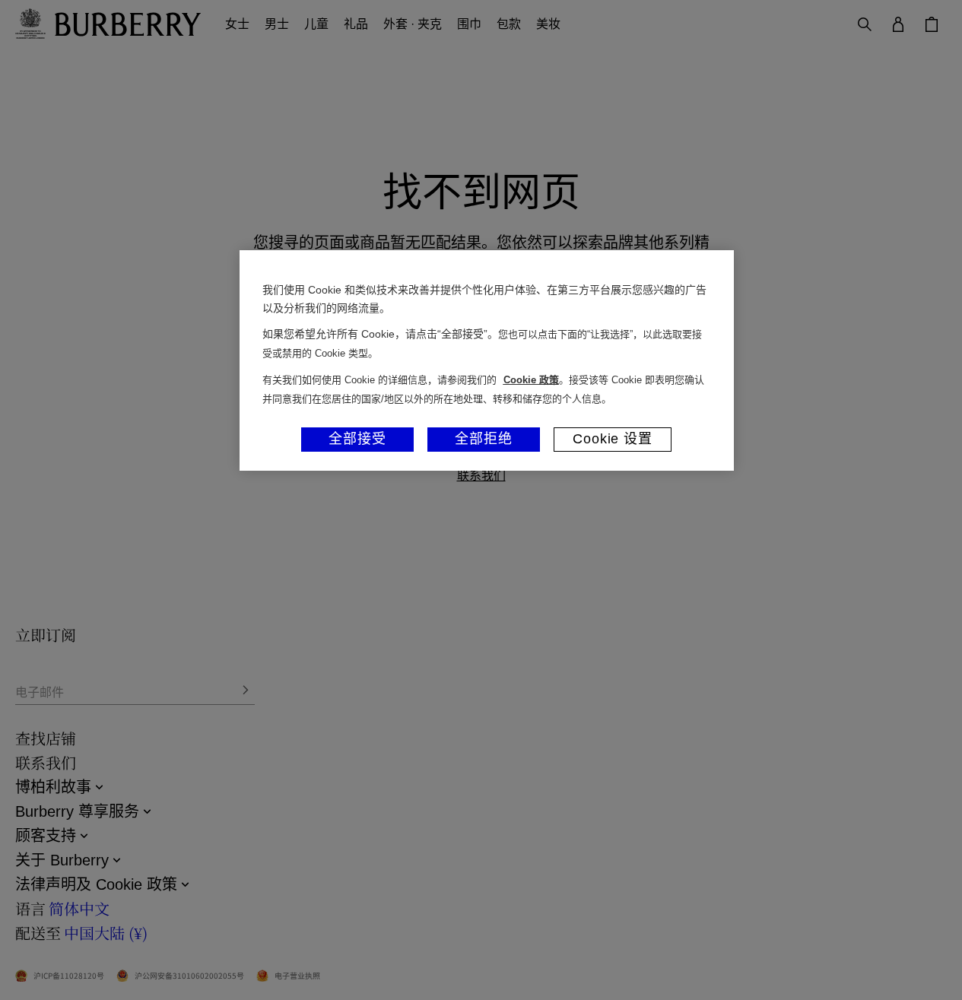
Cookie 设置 (612, 438)
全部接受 (357, 438)
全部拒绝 (484, 438)
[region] (487, 360)
